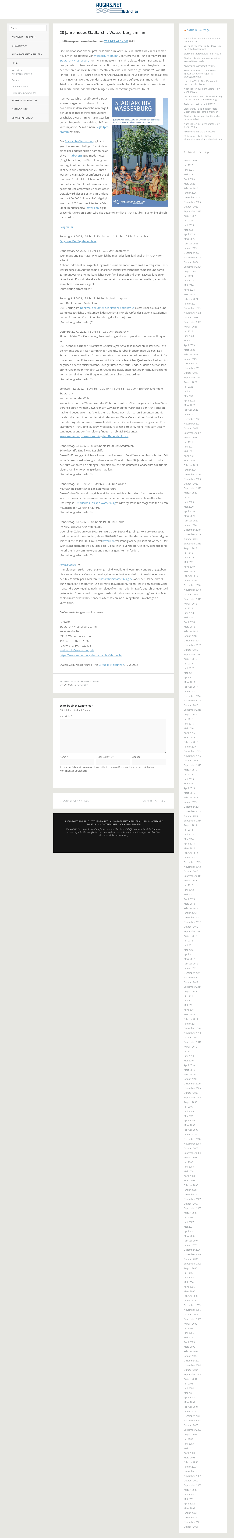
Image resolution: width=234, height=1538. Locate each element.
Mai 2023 (189, 340)
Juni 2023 (189, 335)
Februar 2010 (191, 1074)
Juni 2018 (189, 612)
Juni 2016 (189, 723)
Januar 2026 (190, 192)
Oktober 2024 (191, 262)
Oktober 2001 (191, 1526)
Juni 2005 (189, 1332)
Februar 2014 (191, 852)
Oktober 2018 (191, 594)
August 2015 (190, 769)
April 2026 (189, 179)
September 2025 (192, 211)
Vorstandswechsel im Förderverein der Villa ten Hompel (202, 47)
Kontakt (158, 829)
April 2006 (189, 1286)
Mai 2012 (189, 949)
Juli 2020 (188, 497)
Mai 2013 (189, 894)
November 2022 (192, 368)
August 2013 (190, 880)
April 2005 (189, 1342)
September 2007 (192, 1208)
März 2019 (189, 571)
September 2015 (192, 765)
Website (136, 756)
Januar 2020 (190, 525)
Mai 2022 (189, 395)
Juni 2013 (189, 889)
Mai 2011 (189, 1005)
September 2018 (192, 599)
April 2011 (189, 1009)
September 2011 (192, 986)
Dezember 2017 (192, 640)
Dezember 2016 (192, 696)
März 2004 (189, 1402)
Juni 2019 (189, 557)
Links (15, 62)
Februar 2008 (191, 1185)
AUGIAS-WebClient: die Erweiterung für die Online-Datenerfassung (203, 98)
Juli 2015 (188, 774)
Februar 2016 (191, 742)
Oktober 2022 (191, 372)
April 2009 (189, 1120)
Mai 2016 (189, 728)
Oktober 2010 (191, 1037)
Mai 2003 (189, 1448)
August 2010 (190, 1046)
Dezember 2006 (192, 1249)
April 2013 (189, 899)
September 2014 (192, 820)
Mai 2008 (189, 1171)
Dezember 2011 (192, 972)
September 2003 (192, 1429)
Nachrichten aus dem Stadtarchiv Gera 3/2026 (202, 40)
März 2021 (189, 460)
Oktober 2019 (191, 538)
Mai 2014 (189, 838)
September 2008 (192, 1152)
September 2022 (192, 377)
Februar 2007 (191, 1240)
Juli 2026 (188, 165)
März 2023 (189, 349)
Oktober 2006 (191, 1258)
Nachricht (66, 716)
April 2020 (189, 511)
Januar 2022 (190, 414)
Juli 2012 (188, 940)
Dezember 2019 (192, 529)
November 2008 (192, 1143)
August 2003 (190, 1434)
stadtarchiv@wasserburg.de (115, 579)
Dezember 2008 (192, 1139)
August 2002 (190, 1489)
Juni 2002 (189, 1494)
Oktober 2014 (191, 815)
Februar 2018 (191, 631)
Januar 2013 (190, 912)
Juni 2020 (189, 502)
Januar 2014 (190, 857)
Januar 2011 (190, 1023)
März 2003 (189, 1457)
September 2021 (192, 432)
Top (113, 844)
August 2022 (190, 382)
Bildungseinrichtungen (24, 92)
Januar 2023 (190, 359)
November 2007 (192, 1199)
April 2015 (189, 788)
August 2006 (190, 1268)
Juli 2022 (188, 386)
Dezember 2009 (192, 1083)
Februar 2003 (191, 1462)
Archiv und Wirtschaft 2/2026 (199, 65)
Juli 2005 (188, 1328)
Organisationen (20, 86)
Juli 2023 (188, 331)
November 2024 (192, 257)
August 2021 (190, 437)
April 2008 (189, 1175)
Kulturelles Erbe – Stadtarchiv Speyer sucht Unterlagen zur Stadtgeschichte (200, 73)
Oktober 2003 (191, 1425)
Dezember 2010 (192, 1028)
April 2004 (189, 1397)
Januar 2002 (190, 1512)
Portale (15, 80)
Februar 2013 (191, 908)
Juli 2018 (188, 608)
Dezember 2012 (192, 917)
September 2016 (192, 709)
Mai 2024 (189, 285)
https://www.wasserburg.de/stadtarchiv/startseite (91, 655)
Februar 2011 (191, 1019)
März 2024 (189, 294)
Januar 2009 (190, 1134)
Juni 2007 (189, 1222)
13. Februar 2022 (69, 681)
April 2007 (189, 1231)
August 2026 (190, 160)
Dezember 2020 (192, 474)
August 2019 (190, 548)
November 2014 (192, 811)
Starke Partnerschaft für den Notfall (203, 53)
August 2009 (190, 1102)
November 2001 (192, 1522)
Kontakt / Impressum (24, 100)
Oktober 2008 (191, 1148)
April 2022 (189, 400)
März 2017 (189, 682)
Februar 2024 (191, 299)
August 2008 (190, 1157)
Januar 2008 (190, 1189)
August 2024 (190, 271)
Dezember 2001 (192, 1517)
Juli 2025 (188, 220)
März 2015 (189, 792)
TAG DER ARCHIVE (116, 41)
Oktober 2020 (191, 483)
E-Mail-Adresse (105, 756)
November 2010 (192, 1032)
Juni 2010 (189, 1055)
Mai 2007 (189, 1226)
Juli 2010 (188, 1051)
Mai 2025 (189, 229)
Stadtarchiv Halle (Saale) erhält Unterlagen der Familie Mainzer (201, 110)
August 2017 (190, 658)
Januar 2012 (190, 968)
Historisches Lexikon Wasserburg (95, 503)
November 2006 (192, 1254)
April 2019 (189, 566)
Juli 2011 (188, 995)
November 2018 (192, 589)
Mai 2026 (189, 174)
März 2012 (189, 958)
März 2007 (189, 1235)
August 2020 (190, 492)
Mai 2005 (189, 1337)
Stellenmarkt (20, 45)
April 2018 (189, 622)
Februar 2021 (191, 465)
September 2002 (192, 1485)
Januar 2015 (190, 802)
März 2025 (189, 238)
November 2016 (192, 700)
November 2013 (192, 866)
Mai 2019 (189, 562)
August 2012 (190, 935)
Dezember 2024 (192, 252)
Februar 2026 (191, 188)
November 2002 (192, 1475)
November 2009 (192, 1088)
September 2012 (192, 931)
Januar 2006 (190, 1300)
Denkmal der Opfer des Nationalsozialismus (107, 308)
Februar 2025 (191, 243)
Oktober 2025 (191, 206)
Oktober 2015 (191, 760)
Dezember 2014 (192, 806)
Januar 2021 (190, 469)
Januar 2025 (190, 248)
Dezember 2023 (192, 308)
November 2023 (192, 312)
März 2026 (189, 183)
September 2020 (192, 488)
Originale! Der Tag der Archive (78, 241)
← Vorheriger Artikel (74, 800)
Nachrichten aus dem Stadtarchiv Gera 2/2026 (202, 90)
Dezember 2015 (192, 751)
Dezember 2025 (192, 197)
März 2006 (189, 1291)
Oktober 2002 (191, 1480)
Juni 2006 (189, 1277)
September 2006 (192, 1263)
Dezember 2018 (192, 585)
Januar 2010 (190, 1078)
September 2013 (192, 875)
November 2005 (192, 1309)
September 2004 (192, 1374)
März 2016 (189, 737)
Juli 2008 (188, 1162)
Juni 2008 (189, 1166)
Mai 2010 (189, 1060)
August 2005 (190, 1323)
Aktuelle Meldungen (111, 665)
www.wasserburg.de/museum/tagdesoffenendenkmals (94, 436)
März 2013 (189, 903)
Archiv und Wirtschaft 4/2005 (199, 131)
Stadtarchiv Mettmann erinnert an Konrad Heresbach (202, 60)
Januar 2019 (190, 580)
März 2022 (189, 405)
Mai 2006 (189, 1282)
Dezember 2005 (192, 1305)
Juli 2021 (188, 442)
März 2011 (189, 1014)
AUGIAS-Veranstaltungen (27, 54)
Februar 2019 (191, 575)
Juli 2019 (188, 552)
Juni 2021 (189, 446)
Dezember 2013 (192, 862)
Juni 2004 (189, 1388)
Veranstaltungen (22, 117)
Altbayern (76, 155)
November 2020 (192, 479)
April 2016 (189, 732)
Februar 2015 (191, 797)
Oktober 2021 (191, 428)
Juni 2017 (189, 668)
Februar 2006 (191, 1295)
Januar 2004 (190, 1411)
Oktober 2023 (191, 317)
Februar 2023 (191, 354)
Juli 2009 (188, 1106)
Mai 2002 (189, 1499)
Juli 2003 (188, 1439)
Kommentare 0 (90, 681)
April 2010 (189, 1065)
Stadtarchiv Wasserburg (74, 60)
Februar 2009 (191, 1129)
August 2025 (190, 215)
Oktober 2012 (191, 926)
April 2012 (189, 954)
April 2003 (189, 1452)
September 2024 (192, 266)
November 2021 (192, 423)
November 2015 (192, 755)
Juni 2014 (189, 834)
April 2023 (189, 345)
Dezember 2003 (192, 1415)
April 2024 (189, 289)
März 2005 (189, 1346)
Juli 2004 (188, 1383)
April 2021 (189, 455)
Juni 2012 (189, 945)
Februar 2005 (191, 1351)
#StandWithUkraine (24, 37)
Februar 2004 (191, 1406)
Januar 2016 (190, 746)
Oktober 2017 (191, 649)
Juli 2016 (188, 719)
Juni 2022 (189, 391)
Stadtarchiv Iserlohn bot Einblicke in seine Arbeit (202, 118)
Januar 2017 (190, 691)
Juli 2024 (188, 276)
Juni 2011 (189, 1000)
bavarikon (92, 208)
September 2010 (192, 1042)
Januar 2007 (190, 1245)
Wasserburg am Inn (106, 56)
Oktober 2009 (191, 1092)
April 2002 (189, 1503)
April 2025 (189, 234)
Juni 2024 (189, 280)
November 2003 (192, 1420)
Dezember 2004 (192, 1360)
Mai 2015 (189, 783)
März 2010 (189, 1069)
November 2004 (192, 1365)
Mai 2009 (189, 1116)
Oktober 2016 (191, 705)
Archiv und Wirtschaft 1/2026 (199, 104)
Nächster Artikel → (155, 800)
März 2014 (189, 848)
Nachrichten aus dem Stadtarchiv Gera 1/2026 (202, 125)
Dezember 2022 (192, 363)
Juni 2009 (189, 1111)
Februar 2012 (191, 963)
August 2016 (190, 714)
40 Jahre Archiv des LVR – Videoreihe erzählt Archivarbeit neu (203, 138)
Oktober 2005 (191, 1314)
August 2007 (190, 1212)
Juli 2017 (188, 663)
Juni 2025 (189, 225)
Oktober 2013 (191, 871)
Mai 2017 (189, 672)
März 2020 (189, 515)
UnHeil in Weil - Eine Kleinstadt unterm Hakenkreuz (200, 83)
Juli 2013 (188, 885)
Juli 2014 (188, 829)
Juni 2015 (189, 779)
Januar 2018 (190, 635)
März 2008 (189, 1180)
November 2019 (192, 534)
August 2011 (190, 991)
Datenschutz (20, 109)
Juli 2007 (188, 1217)
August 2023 (190, 326)
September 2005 (192, 1319)
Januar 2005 (190, 1355)
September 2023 (192, 322)
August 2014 (190, 825)
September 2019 (192, 543)
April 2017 (189, 677)
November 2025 (192, 202)
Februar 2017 (191, 686)
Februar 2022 (191, 409)
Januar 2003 (190, 1466)
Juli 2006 (188, 1272)
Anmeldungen (68, 565)
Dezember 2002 (192, 1471)
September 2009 (192, 1097)
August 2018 (190, 603)
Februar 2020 (191, 520)
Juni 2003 (189, 1443)
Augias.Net (82, 684)
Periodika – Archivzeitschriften (22, 72)
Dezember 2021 (192, 418)
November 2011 (192, 977)
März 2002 (189, 1508)
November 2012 (192, 922)
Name (64, 756)
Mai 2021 (189, 451)
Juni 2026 (189, 169)
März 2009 (189, 1125)
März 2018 (189, 626)
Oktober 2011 (191, 982)
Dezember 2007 (192, 1194)
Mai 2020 (189, 506)
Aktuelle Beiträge (198, 30)
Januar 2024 (190, 303)
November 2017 (192, 645)
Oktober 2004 (191, 1369)
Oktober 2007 (191, 1203)
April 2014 (189, 843)
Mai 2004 (189, 1392)
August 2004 (190, 1378)
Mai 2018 (189, 617)
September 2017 (192, 654)
